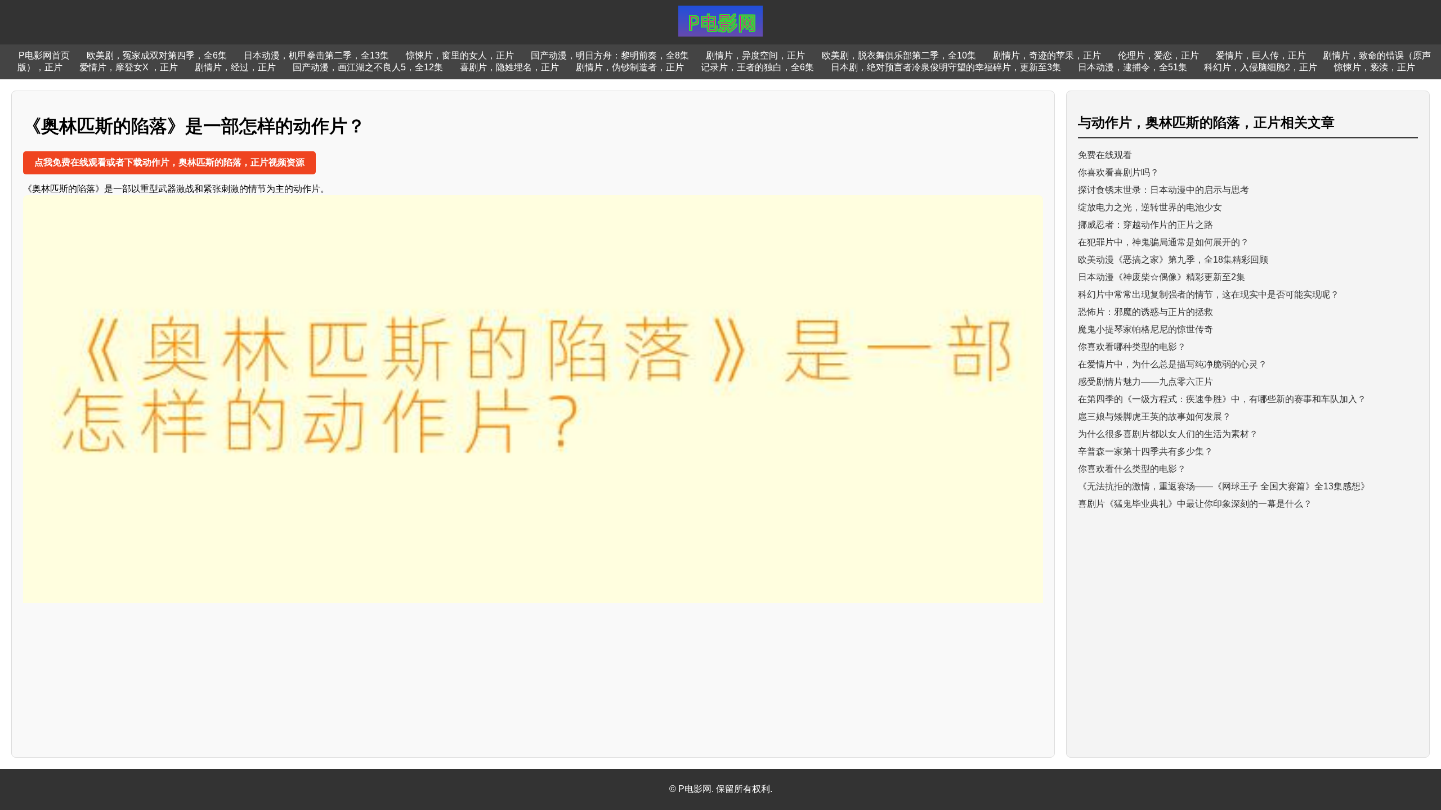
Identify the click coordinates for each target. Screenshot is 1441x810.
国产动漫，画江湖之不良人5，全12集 (368, 67)
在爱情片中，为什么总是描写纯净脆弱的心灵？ (1172, 364)
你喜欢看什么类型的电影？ (1132, 469)
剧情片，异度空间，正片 (755, 55)
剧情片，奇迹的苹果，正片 (1047, 55)
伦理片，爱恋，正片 (1158, 55)
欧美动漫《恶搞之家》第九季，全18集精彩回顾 (1173, 259)
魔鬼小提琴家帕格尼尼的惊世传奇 (1145, 329)
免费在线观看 (1105, 155)
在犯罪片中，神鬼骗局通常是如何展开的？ (1163, 242)
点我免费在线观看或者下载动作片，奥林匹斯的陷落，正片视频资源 (169, 162)
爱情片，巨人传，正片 (1261, 55)
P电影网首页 (44, 55)
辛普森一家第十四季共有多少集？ (1145, 451)
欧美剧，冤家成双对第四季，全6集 (157, 55)
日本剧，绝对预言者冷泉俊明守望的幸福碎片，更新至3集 (946, 67)
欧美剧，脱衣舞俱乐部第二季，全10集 (899, 55)
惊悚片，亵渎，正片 (1374, 67)
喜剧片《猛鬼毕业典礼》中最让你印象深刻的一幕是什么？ (1195, 503)
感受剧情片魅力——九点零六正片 (1145, 381)
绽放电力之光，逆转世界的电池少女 (1150, 207)
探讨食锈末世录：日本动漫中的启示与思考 (1163, 190)
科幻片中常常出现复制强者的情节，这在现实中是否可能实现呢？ (1208, 294)
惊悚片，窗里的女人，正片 (460, 55)
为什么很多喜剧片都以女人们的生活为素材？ (1168, 434)
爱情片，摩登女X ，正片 (128, 67)
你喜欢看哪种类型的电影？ (1132, 347)
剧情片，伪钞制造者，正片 (630, 67)
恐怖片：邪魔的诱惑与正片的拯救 (1145, 312)
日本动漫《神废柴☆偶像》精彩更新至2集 (1161, 277)
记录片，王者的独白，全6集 (757, 67)
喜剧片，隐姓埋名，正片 (509, 67)
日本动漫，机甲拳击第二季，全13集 (316, 55)
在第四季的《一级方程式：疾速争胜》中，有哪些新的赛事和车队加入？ (1222, 399)
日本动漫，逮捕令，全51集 (1132, 67)
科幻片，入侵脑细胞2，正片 (1260, 67)
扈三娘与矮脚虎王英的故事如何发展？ (1154, 416)
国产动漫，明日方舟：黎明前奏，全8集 (610, 55)
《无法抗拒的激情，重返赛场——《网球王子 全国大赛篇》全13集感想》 (1224, 486)
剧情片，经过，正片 (235, 67)
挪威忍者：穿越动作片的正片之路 (1145, 225)
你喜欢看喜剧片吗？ (1118, 172)
